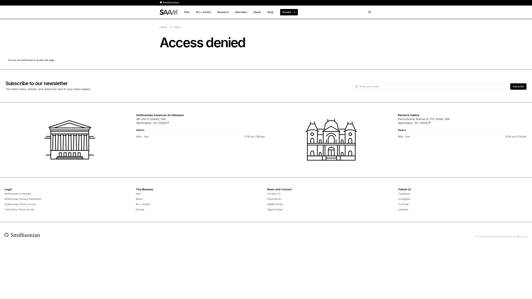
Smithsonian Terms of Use (20, 204)
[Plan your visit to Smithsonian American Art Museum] (168, 123)
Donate (140, 209)
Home (163, 27)
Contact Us (274, 193)
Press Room (274, 199)
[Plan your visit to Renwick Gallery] (429, 123)
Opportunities (275, 209)
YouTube (403, 204)
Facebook (404, 193)
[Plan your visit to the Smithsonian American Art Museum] (70, 139)
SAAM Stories (275, 204)
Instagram (404, 199)
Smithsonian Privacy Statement (22, 199)
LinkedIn (403, 209)
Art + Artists (143, 204)
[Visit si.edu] (22, 235)
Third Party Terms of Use (19, 209)
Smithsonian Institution (17, 193)
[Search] (369, 12)
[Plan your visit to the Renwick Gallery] (331, 139)
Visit (138, 193)
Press (177, 27)
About (139, 199)
